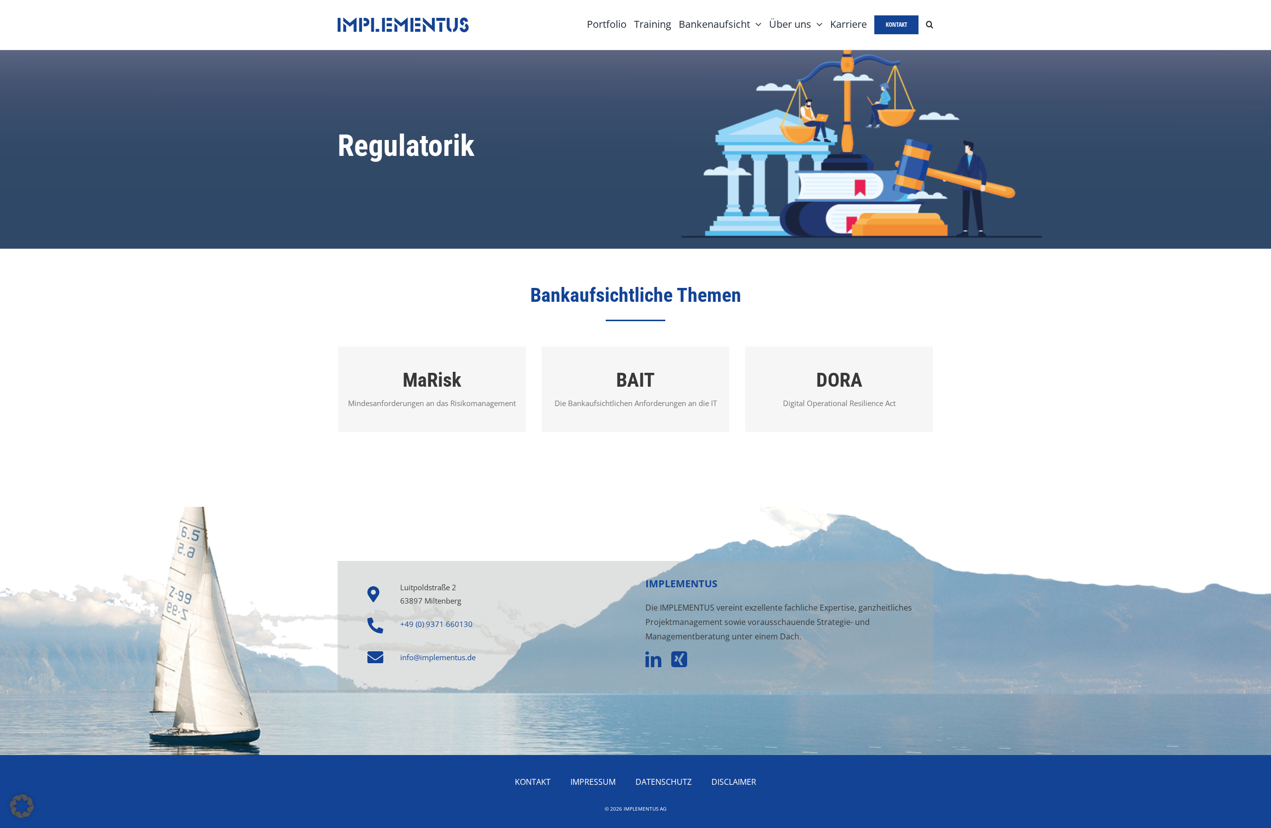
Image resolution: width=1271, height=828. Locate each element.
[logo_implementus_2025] (403, 21)
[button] (929, 25)
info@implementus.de (438, 657)
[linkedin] (653, 659)
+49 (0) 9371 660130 (436, 624)
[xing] (679, 659)
